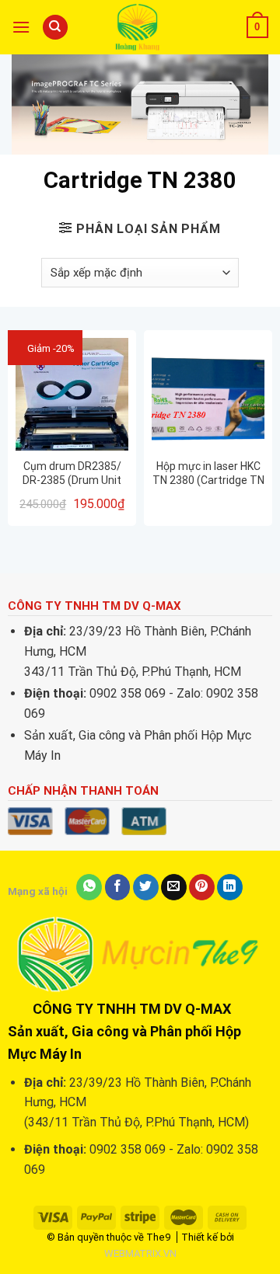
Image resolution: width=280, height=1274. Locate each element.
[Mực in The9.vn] (140, 27)
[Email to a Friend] (174, 887)
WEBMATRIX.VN (140, 1253)
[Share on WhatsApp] (89, 887)
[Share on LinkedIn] (230, 887)
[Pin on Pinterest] (202, 887)
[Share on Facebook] (118, 887)
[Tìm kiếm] (55, 27)
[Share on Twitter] (146, 887)
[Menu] (21, 27)
